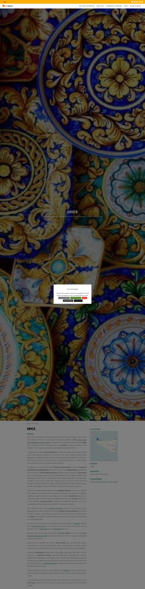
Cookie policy (78, 300)
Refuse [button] (84, 298)
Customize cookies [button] (64, 298)
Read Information (68, 300)
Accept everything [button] (75, 298)
